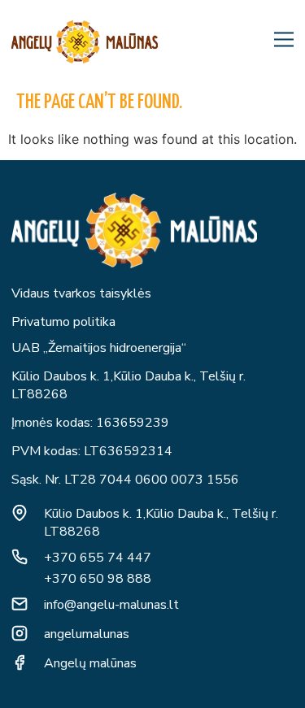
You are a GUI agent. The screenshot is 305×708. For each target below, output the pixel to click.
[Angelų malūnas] (19, 662)
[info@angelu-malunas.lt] (19, 604)
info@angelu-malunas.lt (111, 605)
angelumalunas (86, 634)
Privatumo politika (63, 322)
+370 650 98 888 (97, 579)
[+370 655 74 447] (19, 557)
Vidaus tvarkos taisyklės (81, 293)
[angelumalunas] (19, 633)
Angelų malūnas (90, 663)
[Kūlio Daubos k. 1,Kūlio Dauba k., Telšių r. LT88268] (19, 513)
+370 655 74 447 (97, 558)
